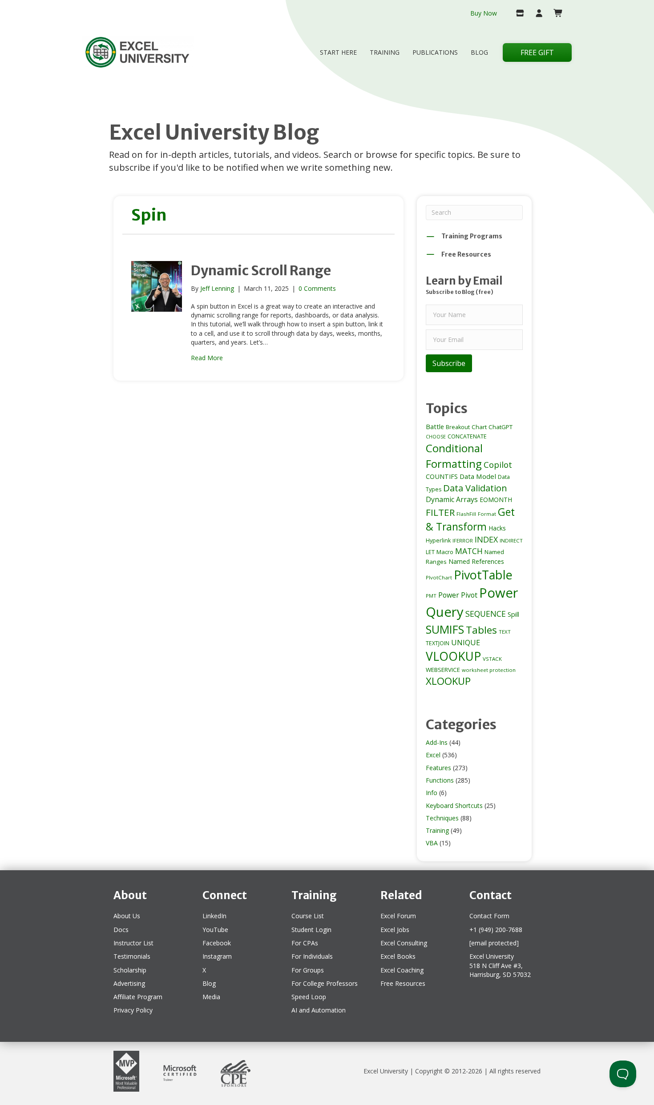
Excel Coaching (402, 970)
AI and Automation (318, 1010)
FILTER (440, 512)
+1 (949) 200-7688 (495, 929)
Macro (444, 552)
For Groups (307, 970)
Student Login (311, 929)
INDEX (486, 539)
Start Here (338, 52)
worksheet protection (489, 670)
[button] (449, 363)
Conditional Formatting (454, 456)
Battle (435, 426)
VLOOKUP (453, 656)
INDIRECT (511, 540)
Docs (121, 929)
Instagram (217, 956)
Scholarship (129, 970)
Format (487, 513)
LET (430, 552)
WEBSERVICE (443, 670)
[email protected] (494, 943)
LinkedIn (214, 916)
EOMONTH (496, 499)
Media (211, 996)
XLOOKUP (448, 681)
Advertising (129, 983)
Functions (440, 780)
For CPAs (304, 943)
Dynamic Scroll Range (261, 270)
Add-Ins (437, 742)
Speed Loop (308, 996)
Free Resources (402, 983)
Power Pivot (457, 595)
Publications (435, 52)
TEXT (505, 631)
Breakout (458, 427)
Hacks (497, 528)
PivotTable (483, 575)
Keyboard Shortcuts (454, 805)
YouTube (215, 929)
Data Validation (475, 488)
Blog (479, 52)
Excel (433, 755)
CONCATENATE (467, 436)
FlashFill (466, 513)
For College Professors (324, 983)
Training (385, 52)
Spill (513, 614)
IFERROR (462, 540)
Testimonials (131, 956)
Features (438, 767)
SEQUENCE (485, 613)
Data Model (478, 476)
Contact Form (489, 916)
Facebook (216, 943)
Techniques (442, 818)
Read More (207, 358)
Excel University (385, 1071)
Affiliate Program (137, 996)
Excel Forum (398, 916)
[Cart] (554, 14)
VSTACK (492, 658)
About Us (126, 916)
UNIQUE (465, 642)
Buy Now (483, 13)
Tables (481, 630)
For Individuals (312, 956)
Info (431, 792)
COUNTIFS (442, 476)
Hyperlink (438, 540)
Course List (307, 916)
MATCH (469, 551)
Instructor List (133, 943)
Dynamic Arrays (452, 499)
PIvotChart (439, 577)
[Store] (516, 14)
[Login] (535, 14)
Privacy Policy (133, 1010)
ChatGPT (500, 427)
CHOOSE (436, 437)
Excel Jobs (394, 929)
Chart (479, 427)
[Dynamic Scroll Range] (156, 285)
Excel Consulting (403, 943)
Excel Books (398, 956)
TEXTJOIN (437, 643)
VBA (432, 843)
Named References (476, 561)
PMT (431, 595)
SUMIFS (445, 629)
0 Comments (317, 288)
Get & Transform (470, 519)
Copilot (498, 464)
